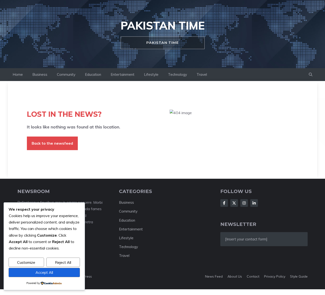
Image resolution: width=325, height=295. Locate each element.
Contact (253, 276)
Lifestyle (151, 74)
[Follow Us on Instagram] (244, 203)
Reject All (63, 262)
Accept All (44, 272)
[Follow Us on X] (234, 203)
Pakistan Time (163, 25)
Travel (202, 74)
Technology (177, 74)
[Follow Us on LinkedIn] (254, 203)
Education (93, 74)
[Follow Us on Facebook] (224, 203)
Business (39, 74)
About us (234, 276)
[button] (310, 74)
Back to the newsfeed (52, 143)
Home (18, 74)
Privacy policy (274, 276)
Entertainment (122, 74)
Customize (26, 262)
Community (66, 74)
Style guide (299, 276)
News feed (214, 276)
